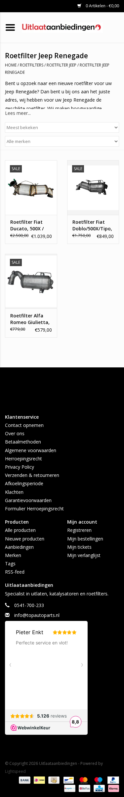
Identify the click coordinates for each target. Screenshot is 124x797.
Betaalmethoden (23, 442)
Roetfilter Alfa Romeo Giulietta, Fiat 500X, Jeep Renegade (30, 319)
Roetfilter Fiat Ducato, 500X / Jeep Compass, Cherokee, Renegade (27, 225)
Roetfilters (31, 65)
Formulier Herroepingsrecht (34, 508)
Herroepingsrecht (23, 458)
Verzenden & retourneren (32, 475)
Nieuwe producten (24, 539)
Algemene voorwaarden (30, 450)
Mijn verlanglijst (84, 555)
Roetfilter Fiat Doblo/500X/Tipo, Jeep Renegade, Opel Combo (92, 225)
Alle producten (20, 530)
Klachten (14, 492)
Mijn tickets (79, 547)
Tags (10, 563)
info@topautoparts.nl (37, 615)
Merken (13, 555)
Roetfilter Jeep (61, 65)
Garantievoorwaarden (28, 500)
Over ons (14, 433)
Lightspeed (15, 771)
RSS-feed (14, 572)
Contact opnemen (24, 425)
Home (11, 65)
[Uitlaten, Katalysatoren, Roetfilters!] (72, 27)
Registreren (79, 530)
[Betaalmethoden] (24, 779)
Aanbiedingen (19, 547)
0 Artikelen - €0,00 (102, 6)
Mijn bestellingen (85, 539)
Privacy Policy (19, 467)
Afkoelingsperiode (24, 483)
